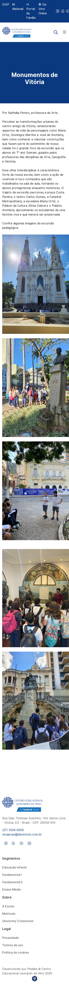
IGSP (5, 4)
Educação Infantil (14, 867)
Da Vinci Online (42, 9)
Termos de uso (12, 945)
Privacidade (10, 938)
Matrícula (8, 913)
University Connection (17, 921)
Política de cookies (15, 952)
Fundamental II (12, 882)
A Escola (8, 906)
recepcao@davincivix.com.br (22, 834)
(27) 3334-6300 (13, 830)
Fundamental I (12, 875)
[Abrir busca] (56, 32)
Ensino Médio (11, 889)
